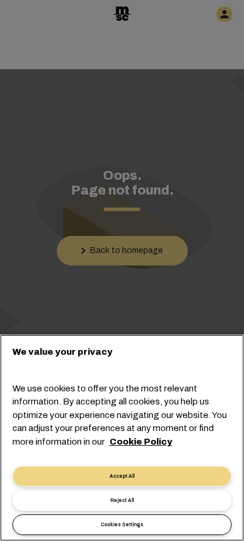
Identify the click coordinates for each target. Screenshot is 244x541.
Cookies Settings (122, 524)
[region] (122, 438)
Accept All (122, 476)
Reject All (122, 500)
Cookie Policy (141, 441)
